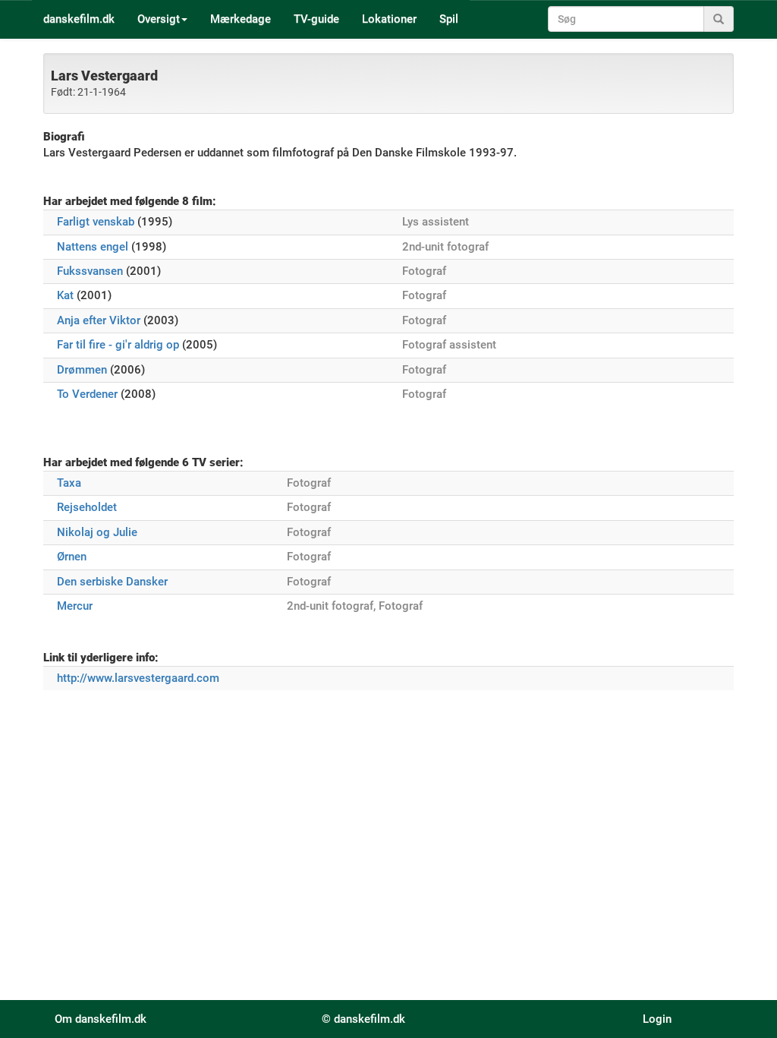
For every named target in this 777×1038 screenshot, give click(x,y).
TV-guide (316, 19)
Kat (65, 295)
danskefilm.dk (79, 19)
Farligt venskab (95, 222)
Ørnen (72, 556)
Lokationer (389, 19)
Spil (448, 19)
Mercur (75, 606)
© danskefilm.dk (363, 1019)
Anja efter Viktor (98, 320)
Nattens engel (92, 247)
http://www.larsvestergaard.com (138, 678)
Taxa (69, 483)
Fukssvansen (90, 271)
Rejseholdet (87, 507)
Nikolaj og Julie (97, 532)
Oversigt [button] (158, 19)
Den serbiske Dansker (112, 581)
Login (657, 1019)
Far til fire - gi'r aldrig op (118, 345)
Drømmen (82, 370)
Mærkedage (240, 19)
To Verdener (87, 394)
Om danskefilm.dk (100, 1019)
